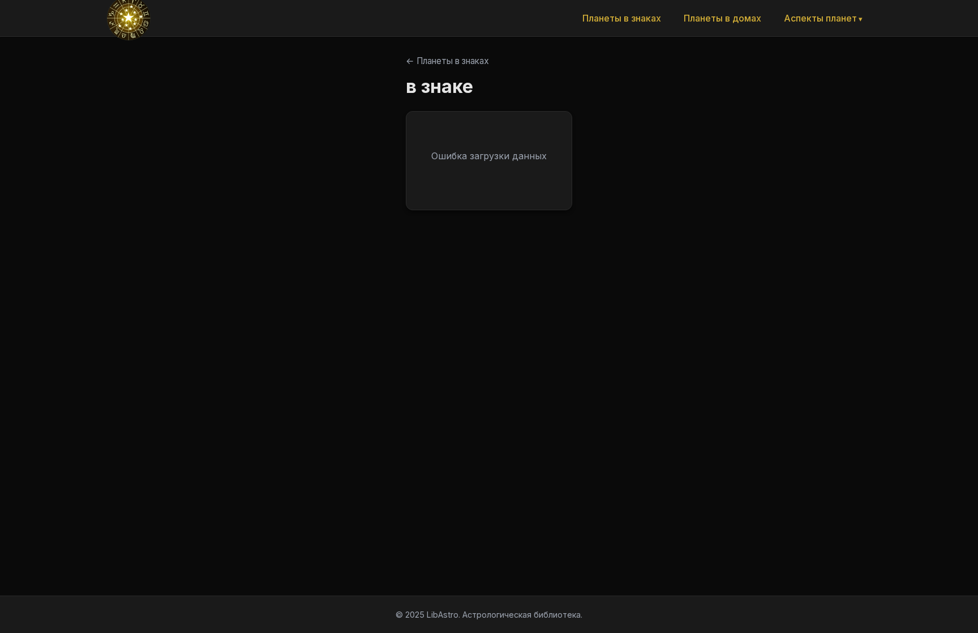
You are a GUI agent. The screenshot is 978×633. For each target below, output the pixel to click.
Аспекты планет (820, 18)
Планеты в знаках (621, 18)
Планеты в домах (722, 18)
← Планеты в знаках (447, 61)
